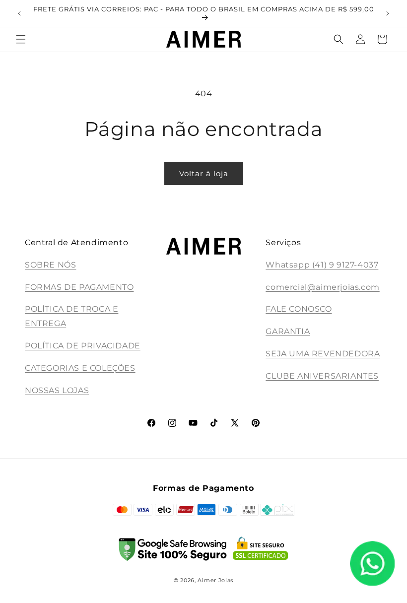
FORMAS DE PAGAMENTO (79, 287)
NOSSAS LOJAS (57, 390)
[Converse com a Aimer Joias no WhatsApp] (372, 566)
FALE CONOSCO (299, 309)
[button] (21, 39)
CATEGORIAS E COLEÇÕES (80, 368)
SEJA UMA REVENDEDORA (323, 353)
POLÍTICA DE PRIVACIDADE (82, 345)
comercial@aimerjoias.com (322, 287)
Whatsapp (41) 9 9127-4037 (322, 264)
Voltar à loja (203, 173)
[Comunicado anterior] (19, 13)
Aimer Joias (215, 580)
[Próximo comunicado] (388, 13)
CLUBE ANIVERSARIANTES (322, 376)
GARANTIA (288, 331)
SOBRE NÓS (50, 264)
